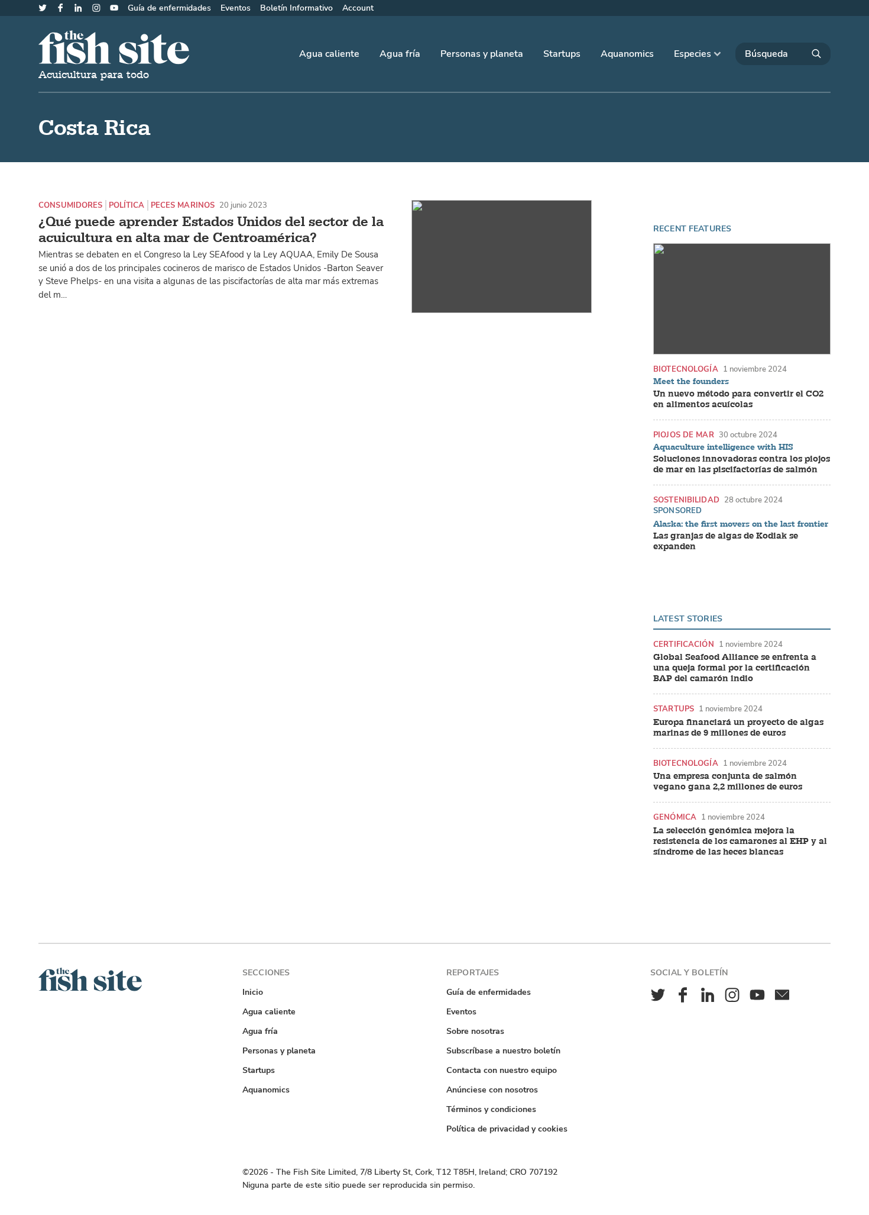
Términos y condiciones (491, 1109)
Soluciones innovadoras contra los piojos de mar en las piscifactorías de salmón (741, 464)
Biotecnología (685, 369)
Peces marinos (183, 205)
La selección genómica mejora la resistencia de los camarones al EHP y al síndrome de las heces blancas (740, 842)
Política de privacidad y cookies (507, 1129)
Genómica (674, 817)
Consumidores (70, 205)
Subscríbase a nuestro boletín (503, 1050)
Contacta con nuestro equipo (501, 1070)
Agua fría (400, 53)
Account (358, 8)
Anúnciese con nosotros (492, 1089)
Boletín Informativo (296, 8)
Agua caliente (329, 53)
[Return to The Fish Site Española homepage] (90, 988)
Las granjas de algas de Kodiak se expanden (725, 541)
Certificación (683, 644)
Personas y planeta (481, 53)
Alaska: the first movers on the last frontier (740, 524)
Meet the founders (691, 381)
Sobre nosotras (475, 1031)
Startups (562, 53)
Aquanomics (627, 53)
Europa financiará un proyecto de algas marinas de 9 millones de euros (738, 728)
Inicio (252, 992)
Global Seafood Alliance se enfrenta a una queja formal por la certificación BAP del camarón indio (734, 668)
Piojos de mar (683, 435)
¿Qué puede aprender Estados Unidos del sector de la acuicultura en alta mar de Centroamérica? (211, 230)
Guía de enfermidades (169, 8)
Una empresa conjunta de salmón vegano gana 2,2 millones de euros (727, 781)
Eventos (236, 8)
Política (127, 205)
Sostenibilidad (686, 500)
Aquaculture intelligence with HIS (723, 447)
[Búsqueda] (783, 54)
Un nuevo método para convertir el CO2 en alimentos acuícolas (738, 399)
